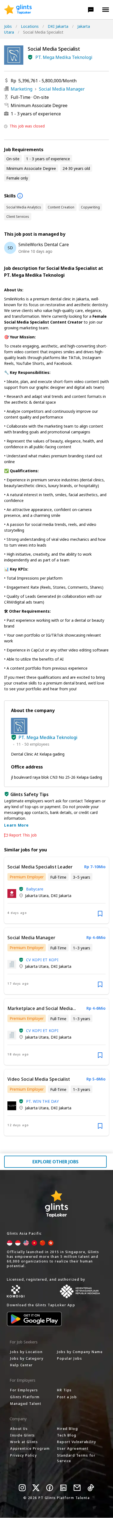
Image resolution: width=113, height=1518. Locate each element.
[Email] (77, 1487)
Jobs (8, 26)
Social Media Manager (62, 89)
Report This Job (23, 835)
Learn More (16, 825)
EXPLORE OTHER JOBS (55, 1162)
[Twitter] (35, 1487)
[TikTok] (90, 1487)
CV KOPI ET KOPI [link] (42, 959)
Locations (30, 26)
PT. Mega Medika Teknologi (63, 57)
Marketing (21, 89)
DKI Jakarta (58, 26)
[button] (90, 9)
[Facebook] (49, 1487)
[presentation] (18, 10)
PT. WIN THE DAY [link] (42, 1101)
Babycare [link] (34, 889)
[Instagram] (22, 1487)
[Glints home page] (18, 10)
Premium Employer (27, 876)
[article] (56, 890)
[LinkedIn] (63, 1487)
